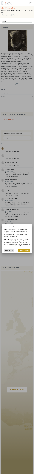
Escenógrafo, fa (6, 15)
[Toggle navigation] (31, 3)
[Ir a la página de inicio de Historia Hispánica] (7, 3)
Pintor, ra (14, 15)
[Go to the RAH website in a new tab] (2, 3)
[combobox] (17, 21)
